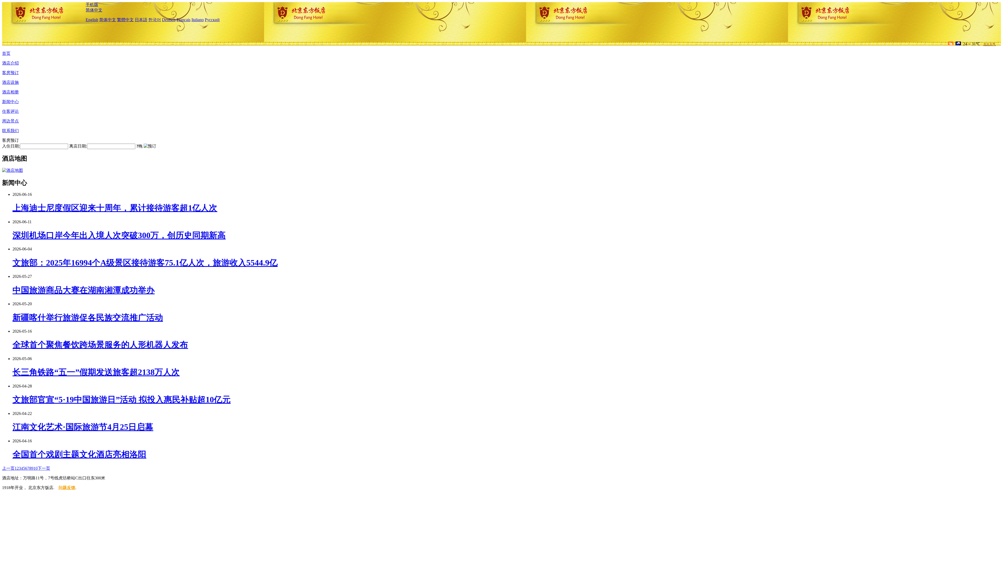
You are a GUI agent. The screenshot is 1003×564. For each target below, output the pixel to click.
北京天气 (989, 44)
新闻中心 (10, 101)
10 (35, 468)
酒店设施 (10, 82)
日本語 (141, 19)
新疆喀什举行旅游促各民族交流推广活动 (88, 317)
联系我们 (10, 130)
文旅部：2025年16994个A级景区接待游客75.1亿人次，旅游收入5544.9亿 (145, 262)
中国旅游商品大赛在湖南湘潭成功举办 (84, 290)
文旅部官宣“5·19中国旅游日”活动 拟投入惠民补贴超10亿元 (122, 399)
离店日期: (78, 146)
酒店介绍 (10, 63)
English (92, 19)
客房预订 (10, 72)
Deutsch (169, 19)
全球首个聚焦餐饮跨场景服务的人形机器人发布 (100, 344)
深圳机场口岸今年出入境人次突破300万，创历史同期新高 (119, 235)
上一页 (8, 468)
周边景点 (10, 121)
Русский (212, 19)
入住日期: (11, 146)
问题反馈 (67, 487)
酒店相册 (10, 92)
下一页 (44, 468)
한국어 (154, 19)
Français (183, 19)
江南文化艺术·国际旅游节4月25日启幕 (83, 427)
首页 (6, 53)
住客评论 (10, 111)
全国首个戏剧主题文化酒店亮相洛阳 (79, 454)
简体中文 (94, 10)
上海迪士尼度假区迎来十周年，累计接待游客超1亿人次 (115, 208)
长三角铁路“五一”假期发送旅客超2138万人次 (96, 372)
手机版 (92, 4)
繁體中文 (125, 19)
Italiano (197, 19)
